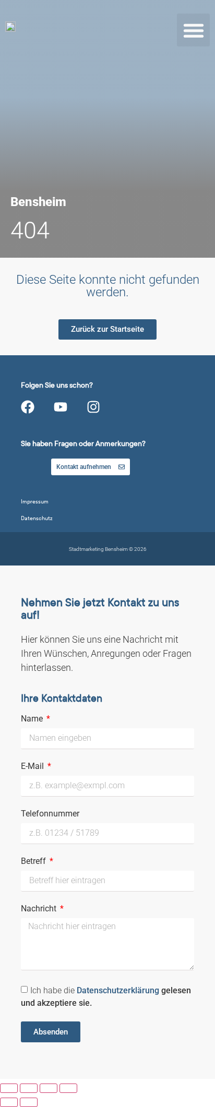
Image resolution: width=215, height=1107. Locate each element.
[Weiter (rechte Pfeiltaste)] (29, 1102)
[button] (193, 30)
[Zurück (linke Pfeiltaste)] (9, 1102)
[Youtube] (60, 407)
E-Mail (33, 766)
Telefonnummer (50, 814)
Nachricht (39, 909)
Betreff (34, 861)
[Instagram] (93, 407)
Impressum (35, 501)
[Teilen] (48, 1088)
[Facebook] (27, 407)
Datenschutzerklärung (119, 990)
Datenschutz (37, 518)
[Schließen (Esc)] (68, 1088)
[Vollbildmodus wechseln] (29, 1088)
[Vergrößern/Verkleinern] (9, 1088)
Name (33, 719)
